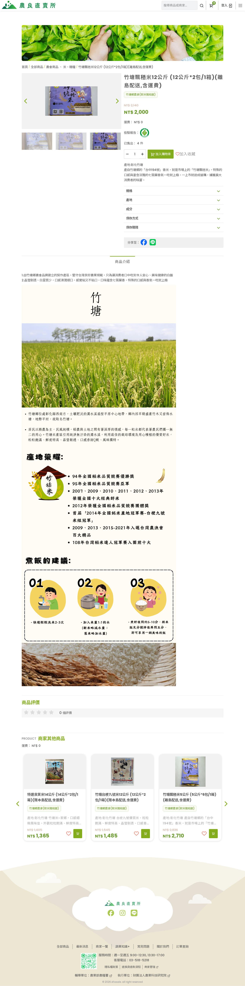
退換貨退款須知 (131, 967)
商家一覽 (102, 946)
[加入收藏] (68, 833)
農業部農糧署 (99, 975)
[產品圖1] (71, 101)
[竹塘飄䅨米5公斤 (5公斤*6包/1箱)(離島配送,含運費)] (190, 771)
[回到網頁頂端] (233, 951)
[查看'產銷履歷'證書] (144, 132)
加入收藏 (187, 154)
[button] (211, 5)
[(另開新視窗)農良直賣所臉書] (111, 914)
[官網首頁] (29, 4)
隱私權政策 (111, 967)
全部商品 (37, 67)
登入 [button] (224, 5)
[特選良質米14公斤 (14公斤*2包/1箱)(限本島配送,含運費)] (55, 771)
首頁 (25, 67)
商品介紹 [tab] (122, 261)
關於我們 (163, 946)
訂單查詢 (182, 946)
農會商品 (52, 67)
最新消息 (82, 946)
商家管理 (150, 967)
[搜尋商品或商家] (201, 5)
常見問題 (143, 946)
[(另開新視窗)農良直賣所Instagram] (122, 914)
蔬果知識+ (122, 946)
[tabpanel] (122, 479)
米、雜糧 (69, 67)
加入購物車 (163, 154)
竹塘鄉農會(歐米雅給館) (141, 94)
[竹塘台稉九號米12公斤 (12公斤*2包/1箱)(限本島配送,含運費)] (122, 771)
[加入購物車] (77, 833)
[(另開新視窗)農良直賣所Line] (134, 914)
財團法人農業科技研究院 (150, 975)
